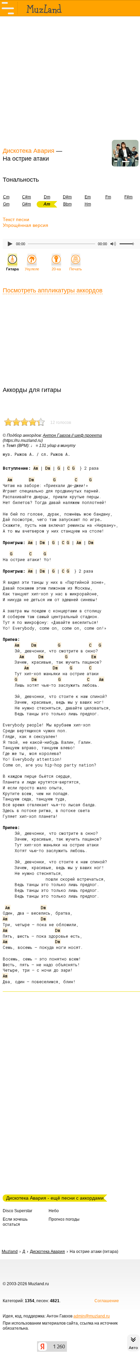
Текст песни (16, 219)
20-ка (56, 269)
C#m (26, 197)
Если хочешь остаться (15, 1222)
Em (88, 197)
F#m (128, 197)
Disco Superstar (17, 1210)
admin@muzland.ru (91, 1316)
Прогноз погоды (64, 1219)
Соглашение (106, 1300)
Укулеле (32, 269)
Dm (47, 197)
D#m (67, 197)
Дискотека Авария (28, 150)
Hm (88, 204)
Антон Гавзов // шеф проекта (72, 435)
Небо (54, 1210)
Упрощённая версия (25, 225)
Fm (108, 197)
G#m (26, 204)
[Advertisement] (70, 80)
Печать (75, 269)
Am (35, 468)
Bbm (67, 204)
